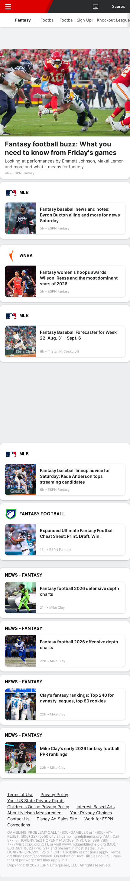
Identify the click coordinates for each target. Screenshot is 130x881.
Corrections (18, 824)
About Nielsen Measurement (35, 812)
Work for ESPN (98, 818)
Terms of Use (20, 794)
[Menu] (8, 6)
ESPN (32, 6)
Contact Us (18, 818)
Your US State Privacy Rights (35, 800)
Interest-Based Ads (95, 806)
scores (118, 7)
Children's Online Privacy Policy (38, 806)
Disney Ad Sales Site (57, 818)
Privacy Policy (54, 794)
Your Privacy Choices (91, 812)
